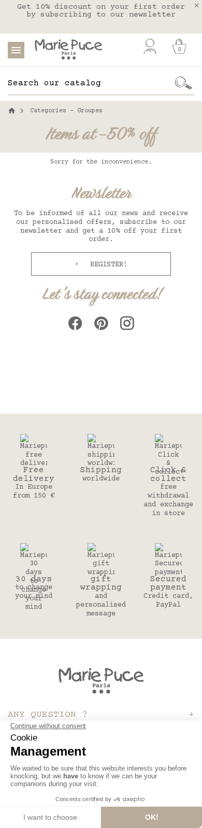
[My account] (149, 46)
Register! (106, 265)
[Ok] (184, 83)
